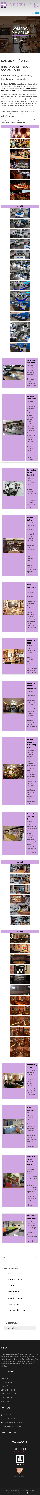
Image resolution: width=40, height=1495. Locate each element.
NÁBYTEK (11, 1273)
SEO (8, 1493)
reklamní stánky (6, 99)
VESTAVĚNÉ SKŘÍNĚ (14, 1292)
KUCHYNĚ (11, 1286)
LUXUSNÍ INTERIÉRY (15, 1280)
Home (14, 38)
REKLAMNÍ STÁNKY (14, 1304)
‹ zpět (20, 126)
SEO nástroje (21, 1493)
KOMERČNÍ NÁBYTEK (15, 1298)
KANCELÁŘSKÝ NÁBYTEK (16, 1310)
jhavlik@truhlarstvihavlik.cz (14, 1423)
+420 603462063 (10, 1419)
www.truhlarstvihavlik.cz (12, 1426)
